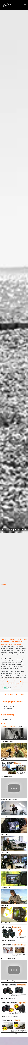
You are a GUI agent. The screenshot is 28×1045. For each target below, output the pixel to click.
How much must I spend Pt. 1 (9, 1016)
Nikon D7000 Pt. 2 (6, 870)
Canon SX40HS (5, 923)
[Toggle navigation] (25, 5)
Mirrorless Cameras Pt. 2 (8, 958)
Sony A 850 (4, 759)
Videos (4, 584)
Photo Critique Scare (7, 741)
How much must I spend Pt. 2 (9, 1034)
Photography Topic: (12, 701)
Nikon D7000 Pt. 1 (6, 852)
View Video (14, 732)
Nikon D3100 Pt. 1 (6, 817)
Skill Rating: (7, 714)
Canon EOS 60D (5, 887)
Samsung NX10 (5, 905)
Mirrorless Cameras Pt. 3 (8, 981)
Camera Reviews (9, 706)
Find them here (14, 683)
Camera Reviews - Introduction (10, 799)
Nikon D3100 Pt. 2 (6, 834)
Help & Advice (8, 708)
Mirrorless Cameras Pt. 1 (8, 940)
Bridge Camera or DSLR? (8, 998)
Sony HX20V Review (7, 776)
